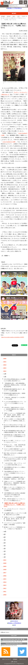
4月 (5, 548)
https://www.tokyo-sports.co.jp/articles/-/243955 (12, 337)
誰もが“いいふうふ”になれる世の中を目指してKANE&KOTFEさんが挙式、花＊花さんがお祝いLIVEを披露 (15, 459)
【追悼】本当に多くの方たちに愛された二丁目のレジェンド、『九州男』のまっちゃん (14, 504)
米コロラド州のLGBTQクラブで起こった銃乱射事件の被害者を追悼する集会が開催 (15, 426)
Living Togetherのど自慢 (9, 141)
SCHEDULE (14, 629)
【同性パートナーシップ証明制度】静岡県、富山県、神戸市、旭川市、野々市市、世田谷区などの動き (14, 519)
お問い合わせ (14, 661)
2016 (4, 576)
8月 (5, 537)
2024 (4, 365)
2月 (5, 554)
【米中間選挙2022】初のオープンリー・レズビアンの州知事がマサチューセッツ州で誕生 (14, 473)
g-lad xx (7, 3)
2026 (4, 358)
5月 (5, 545)
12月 (5, 374)
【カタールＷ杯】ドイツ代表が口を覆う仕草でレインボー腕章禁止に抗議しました (14, 420)
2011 (4, 591)
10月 (5, 531)
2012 (4, 588)
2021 (4, 560)
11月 (18, 16)
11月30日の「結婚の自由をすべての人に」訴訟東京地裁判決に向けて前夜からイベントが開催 (14, 409)
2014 (4, 582)
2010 (4, 595)
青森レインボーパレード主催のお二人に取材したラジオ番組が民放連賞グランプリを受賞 (14, 489)
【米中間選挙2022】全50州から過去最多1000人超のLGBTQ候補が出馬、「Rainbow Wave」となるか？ (14, 494)
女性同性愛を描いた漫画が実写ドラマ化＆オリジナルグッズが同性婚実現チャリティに (14, 436)
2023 (4, 368)
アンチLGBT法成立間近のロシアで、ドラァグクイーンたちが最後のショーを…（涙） (15, 403)
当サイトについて (6, 659)
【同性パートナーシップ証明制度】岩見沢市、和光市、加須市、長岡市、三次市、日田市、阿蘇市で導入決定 (14, 415)
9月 (5, 534)
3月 (5, 551)
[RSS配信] (5, 651)
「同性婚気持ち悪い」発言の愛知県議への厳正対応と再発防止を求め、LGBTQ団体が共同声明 (15, 385)
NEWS (8, 16)
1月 (5, 557)
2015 (4, 579)
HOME (3, 16)
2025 (4, 362)
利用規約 (15, 659)
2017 (4, 572)
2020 (4, 563)
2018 (4, 569)
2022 (14, 16)
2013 (4, 585)
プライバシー (22, 659)
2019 (4, 566)
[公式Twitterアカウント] (22, 651)
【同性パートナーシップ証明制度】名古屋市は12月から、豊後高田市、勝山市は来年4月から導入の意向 (14, 483)
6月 (5, 543)
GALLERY (14, 636)
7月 (5, 540)
